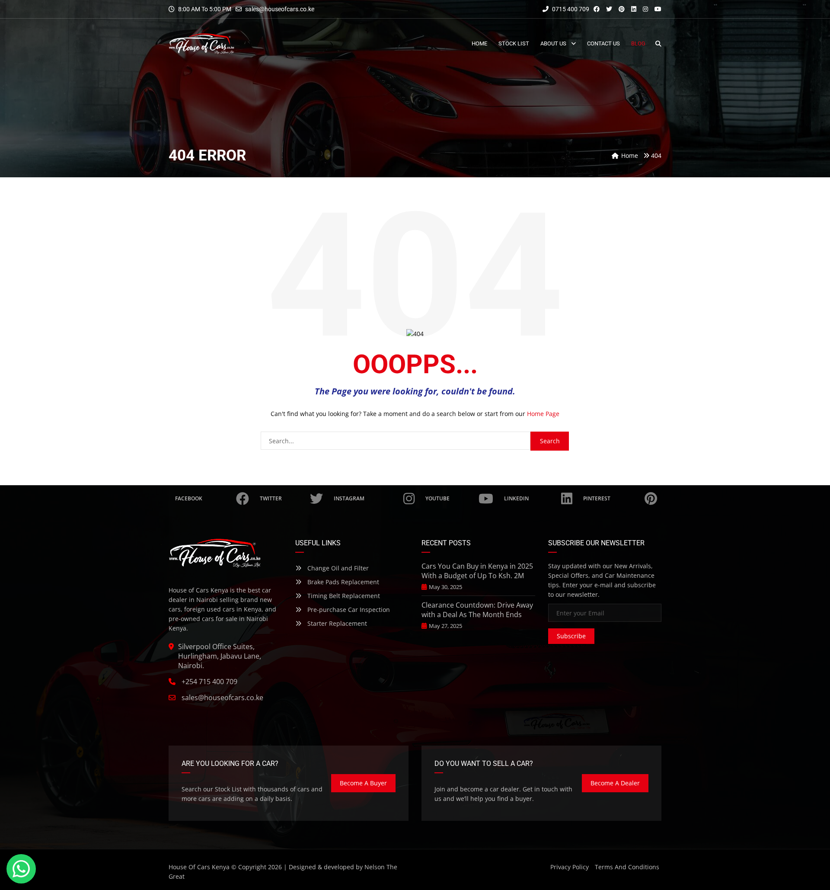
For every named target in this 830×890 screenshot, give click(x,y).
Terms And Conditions (627, 867)
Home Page (543, 414)
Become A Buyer (363, 783)
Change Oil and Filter (337, 568)
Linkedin (516, 498)
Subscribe (571, 636)
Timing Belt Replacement (343, 596)
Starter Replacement (336, 623)
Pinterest (596, 498)
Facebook (188, 498)
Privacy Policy (569, 867)
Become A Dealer (615, 783)
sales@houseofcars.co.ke (279, 9)
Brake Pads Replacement (342, 582)
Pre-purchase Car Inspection (348, 609)
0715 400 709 (570, 9)
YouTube (437, 498)
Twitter (271, 498)
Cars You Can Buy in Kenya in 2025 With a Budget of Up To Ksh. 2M (477, 570)
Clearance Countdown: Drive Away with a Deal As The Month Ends (477, 609)
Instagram (349, 498)
